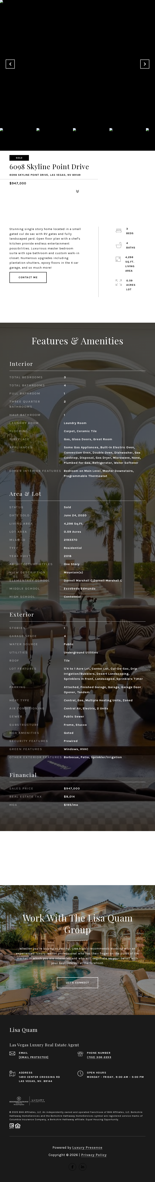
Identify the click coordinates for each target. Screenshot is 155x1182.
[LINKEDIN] (82, 1167)
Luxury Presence (87, 1147)
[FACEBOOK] (72, 1167)
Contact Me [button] (28, 277)
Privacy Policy (94, 1155)
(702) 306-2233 (99, 1057)
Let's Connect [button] (77, 982)
